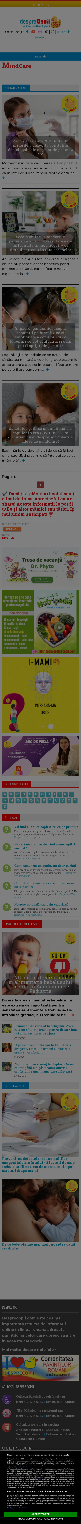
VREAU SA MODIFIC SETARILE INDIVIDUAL (40, 1518)
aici (40, 1479)
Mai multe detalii (21, 1467)
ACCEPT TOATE (40, 1514)
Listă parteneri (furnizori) (17, 1508)
